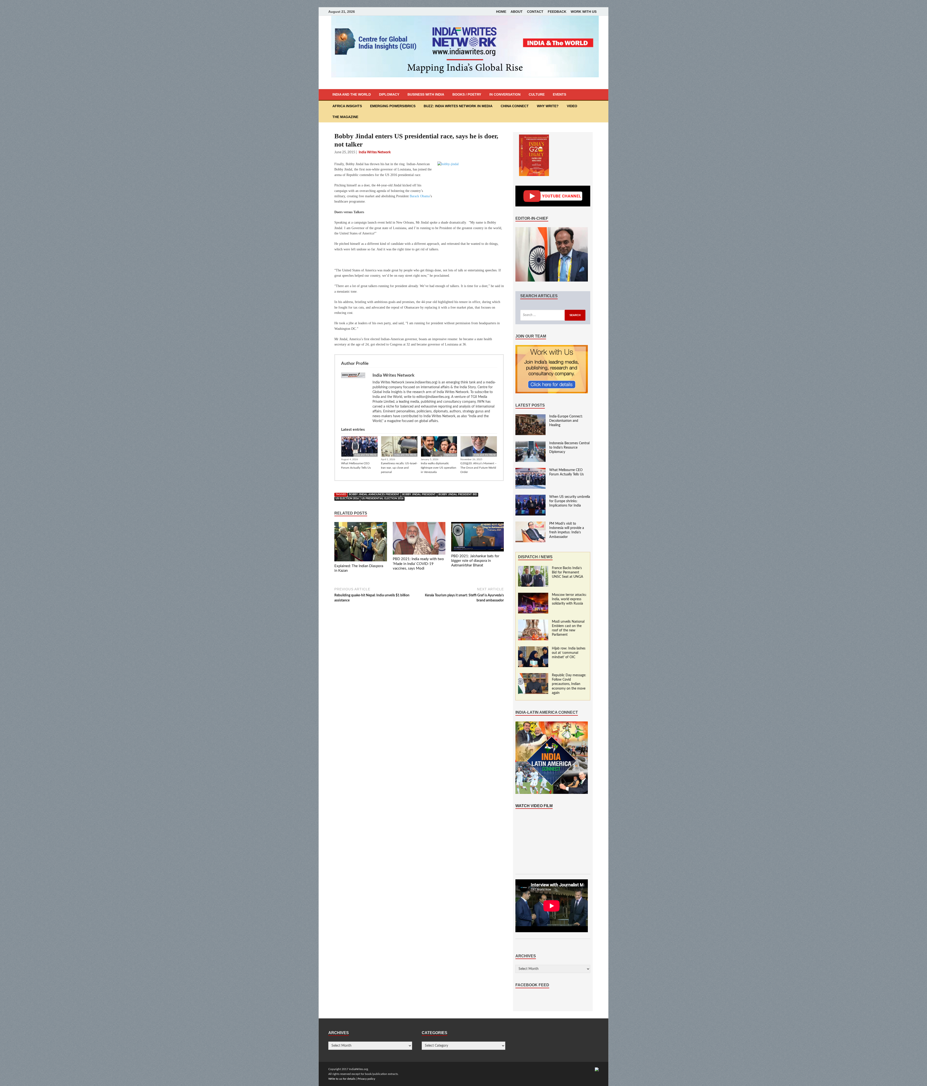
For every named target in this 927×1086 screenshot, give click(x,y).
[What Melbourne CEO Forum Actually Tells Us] (530, 470)
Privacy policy (366, 1078)
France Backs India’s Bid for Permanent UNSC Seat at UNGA (567, 572)
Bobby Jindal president (419, 494)
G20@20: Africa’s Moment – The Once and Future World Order (478, 467)
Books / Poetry (466, 94)
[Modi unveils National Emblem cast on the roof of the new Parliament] (533, 622)
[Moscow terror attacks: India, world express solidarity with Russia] (533, 595)
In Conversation (504, 94)
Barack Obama (420, 196)
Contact (535, 12)
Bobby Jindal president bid (457, 494)
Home (501, 12)
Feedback (557, 12)
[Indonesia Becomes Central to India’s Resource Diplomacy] (530, 443)
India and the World (351, 94)
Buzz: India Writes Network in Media (458, 106)
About (517, 12)
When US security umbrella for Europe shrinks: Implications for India (569, 501)
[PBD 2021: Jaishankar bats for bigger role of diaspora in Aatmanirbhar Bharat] (477, 537)
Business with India (425, 94)
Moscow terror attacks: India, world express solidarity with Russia (569, 599)
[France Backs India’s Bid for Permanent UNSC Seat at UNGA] (533, 568)
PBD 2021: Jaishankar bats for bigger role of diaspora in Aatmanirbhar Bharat (475, 560)
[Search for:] (552, 315)
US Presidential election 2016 (382, 498)
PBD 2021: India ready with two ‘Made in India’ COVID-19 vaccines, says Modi (418, 563)
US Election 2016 (347, 498)
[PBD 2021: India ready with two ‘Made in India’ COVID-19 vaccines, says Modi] (419, 539)
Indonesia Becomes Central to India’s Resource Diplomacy (569, 448)
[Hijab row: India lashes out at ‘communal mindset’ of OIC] (533, 648)
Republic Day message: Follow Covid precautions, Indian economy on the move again (569, 684)
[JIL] (597, 1069)
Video (572, 106)
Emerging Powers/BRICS (392, 106)
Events (559, 94)
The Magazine (345, 117)
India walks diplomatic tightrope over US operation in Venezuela (438, 467)
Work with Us (584, 12)
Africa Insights (347, 106)
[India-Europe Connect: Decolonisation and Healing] (530, 416)
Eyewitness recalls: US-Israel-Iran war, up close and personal (399, 467)
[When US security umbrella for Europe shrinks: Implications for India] (530, 497)
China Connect (515, 106)
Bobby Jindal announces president (374, 494)
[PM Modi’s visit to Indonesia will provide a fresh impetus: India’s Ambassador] (530, 524)
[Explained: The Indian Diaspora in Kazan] (360, 542)
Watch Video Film (534, 806)
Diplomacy (389, 94)
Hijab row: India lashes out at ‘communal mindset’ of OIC (568, 653)
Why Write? (548, 106)
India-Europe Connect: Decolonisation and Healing (566, 421)
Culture (537, 94)
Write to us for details (341, 1078)
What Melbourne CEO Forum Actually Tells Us (356, 465)
